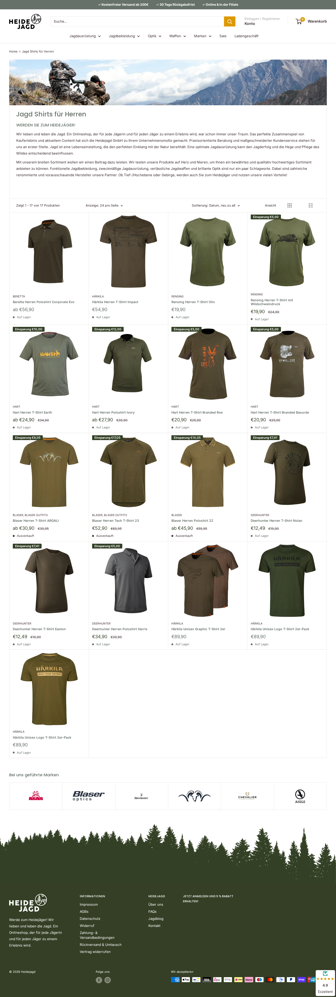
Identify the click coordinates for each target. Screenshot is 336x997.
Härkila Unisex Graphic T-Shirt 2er (198, 629)
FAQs (152, 911)
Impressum (89, 904)
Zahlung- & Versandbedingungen (97, 935)
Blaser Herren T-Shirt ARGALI (36, 520)
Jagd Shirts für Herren (38, 51)
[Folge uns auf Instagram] (107, 980)
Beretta (19, 296)
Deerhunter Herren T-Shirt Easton (39, 629)
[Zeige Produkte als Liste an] (311, 205)
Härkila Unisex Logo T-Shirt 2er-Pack (280, 629)
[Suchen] (229, 21)
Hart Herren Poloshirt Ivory (113, 412)
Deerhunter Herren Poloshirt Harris (119, 629)
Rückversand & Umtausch (101, 944)
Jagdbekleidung (122, 36)
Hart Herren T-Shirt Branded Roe (197, 412)
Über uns (155, 904)
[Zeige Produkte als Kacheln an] (290, 205)
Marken (200, 36)
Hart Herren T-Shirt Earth (32, 412)
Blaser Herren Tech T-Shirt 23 (115, 520)
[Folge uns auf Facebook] (99, 980)
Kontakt (154, 926)
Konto (250, 23)
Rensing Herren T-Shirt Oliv (193, 302)
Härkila (98, 296)
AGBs (84, 911)
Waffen (175, 36)
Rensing (177, 296)
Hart (16, 406)
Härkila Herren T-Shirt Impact (115, 302)
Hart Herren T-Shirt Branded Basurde (280, 412)
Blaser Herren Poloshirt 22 (192, 520)
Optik (152, 36)
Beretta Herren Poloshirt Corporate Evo (44, 302)
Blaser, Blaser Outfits (30, 515)
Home (13, 51)
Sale (223, 36)
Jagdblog (155, 918)
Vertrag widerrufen (95, 952)
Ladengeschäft (247, 36)
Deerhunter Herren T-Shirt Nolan (276, 520)
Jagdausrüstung (82, 36)
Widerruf (87, 926)
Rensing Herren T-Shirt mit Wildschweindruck (272, 302)
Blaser (176, 515)
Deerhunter (260, 515)
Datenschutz (90, 918)
